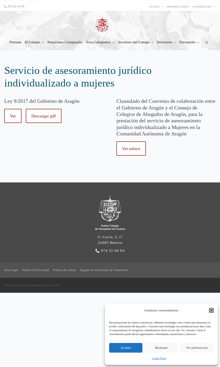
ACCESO (154, 6)
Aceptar (126, 347)
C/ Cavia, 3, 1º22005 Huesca (110, 240)
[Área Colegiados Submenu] (113, 42)
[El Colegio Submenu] (43, 42)
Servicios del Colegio (134, 42)
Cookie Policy (159, 358)
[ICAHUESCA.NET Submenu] (214, 7)
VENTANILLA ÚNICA (177, 6)
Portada (15, 42)
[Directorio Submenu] (175, 42)
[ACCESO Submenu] (162, 6)
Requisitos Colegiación (64, 42)
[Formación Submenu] (198, 42)
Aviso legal (11, 270)
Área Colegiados (98, 42)
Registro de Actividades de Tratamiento (104, 270)
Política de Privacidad (35, 270)
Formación (187, 42)
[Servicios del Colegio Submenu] (152, 42)
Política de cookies (64, 270)
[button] (211, 310)
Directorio (164, 42)
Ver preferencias (197, 347)
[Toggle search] (206, 42)
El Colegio (32, 42)
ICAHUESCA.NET (202, 7)
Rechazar (161, 347)
